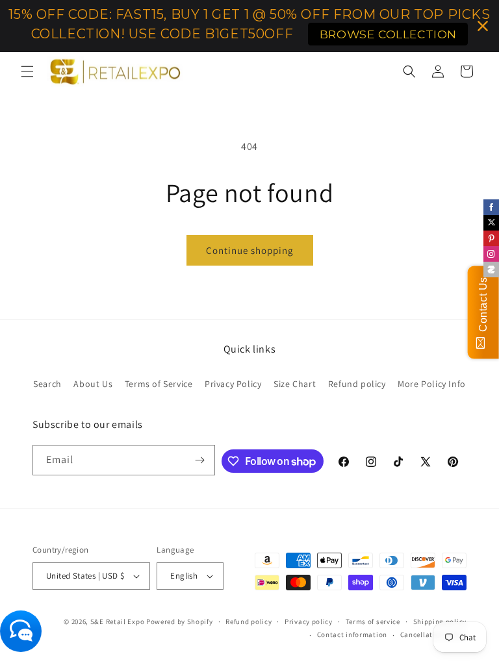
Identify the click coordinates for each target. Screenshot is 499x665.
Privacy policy (309, 621)
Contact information (352, 634)
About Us (92, 384)
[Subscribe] (200, 460)
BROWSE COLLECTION (388, 34)
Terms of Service (159, 384)
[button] (27, 71)
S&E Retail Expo (117, 621)
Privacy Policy (233, 384)
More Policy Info (432, 384)
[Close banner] (483, 26)
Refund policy (357, 384)
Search (47, 384)
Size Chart (295, 384)
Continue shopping (250, 250)
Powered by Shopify (179, 621)
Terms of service (373, 621)
